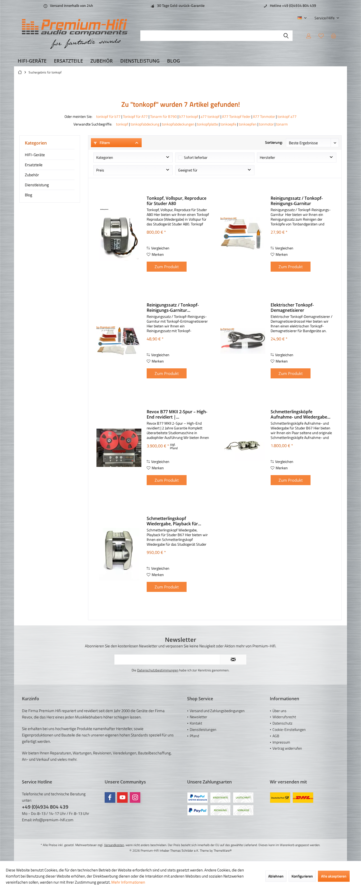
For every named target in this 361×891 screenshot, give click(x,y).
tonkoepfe (228, 124)
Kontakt (196, 723)
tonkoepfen (248, 124)
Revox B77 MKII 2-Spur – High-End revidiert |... (177, 414)
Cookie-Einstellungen (289, 729)
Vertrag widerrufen (287, 748)
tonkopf (122, 124)
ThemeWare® (223, 850)
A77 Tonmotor (264, 116)
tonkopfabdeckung (145, 124)
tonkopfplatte (207, 124)
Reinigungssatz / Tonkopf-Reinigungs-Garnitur (297, 201)
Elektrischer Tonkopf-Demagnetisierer (292, 307)
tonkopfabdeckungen (178, 124)
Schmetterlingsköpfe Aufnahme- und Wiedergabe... (300, 414)
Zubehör (32, 175)
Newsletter (198, 717)
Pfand (194, 736)
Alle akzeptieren (333, 876)
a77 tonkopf (210, 116)
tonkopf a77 (287, 116)
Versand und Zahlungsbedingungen (217, 710)
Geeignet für (187, 170)
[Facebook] (110, 797)
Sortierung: (274, 142)
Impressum (281, 742)
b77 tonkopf (188, 116)
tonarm (282, 124)
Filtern (104, 142)
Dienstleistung (37, 185)
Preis (100, 170)
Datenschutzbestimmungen (157, 670)
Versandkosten (114, 844)
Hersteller (267, 157)
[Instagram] (135, 797)
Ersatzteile (34, 165)
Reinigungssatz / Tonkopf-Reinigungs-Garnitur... (173, 307)
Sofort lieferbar (195, 157)
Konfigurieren (302, 876)
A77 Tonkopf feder (236, 116)
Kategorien (104, 157)
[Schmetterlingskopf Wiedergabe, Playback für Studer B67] (118, 554)
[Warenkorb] (333, 35)
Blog (28, 195)
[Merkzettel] (321, 35)
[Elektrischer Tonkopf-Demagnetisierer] (242, 341)
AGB (275, 736)
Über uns (279, 710)
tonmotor (266, 124)
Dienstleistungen (203, 729)
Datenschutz (282, 723)
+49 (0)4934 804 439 (45, 806)
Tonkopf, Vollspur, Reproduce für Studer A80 (176, 201)
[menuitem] (325, 18)
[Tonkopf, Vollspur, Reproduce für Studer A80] (118, 234)
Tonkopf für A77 (135, 116)
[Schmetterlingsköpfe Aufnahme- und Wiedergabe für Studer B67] (242, 447)
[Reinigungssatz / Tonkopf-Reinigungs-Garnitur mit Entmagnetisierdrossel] (118, 341)
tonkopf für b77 (108, 116)
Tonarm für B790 (163, 116)
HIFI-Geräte (35, 155)
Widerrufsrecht (284, 717)
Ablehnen (276, 876)
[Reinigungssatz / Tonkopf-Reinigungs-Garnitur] (242, 234)
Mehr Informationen (128, 882)
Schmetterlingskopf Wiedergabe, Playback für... (174, 521)
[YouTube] (122, 797)
